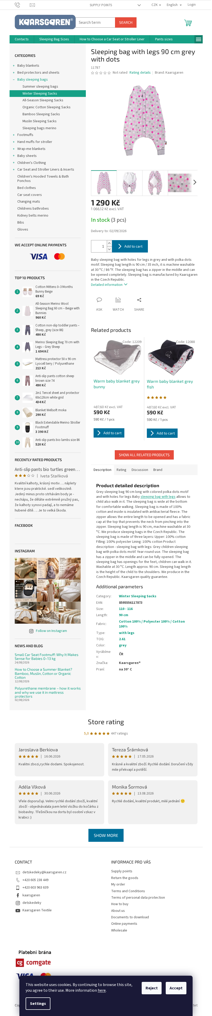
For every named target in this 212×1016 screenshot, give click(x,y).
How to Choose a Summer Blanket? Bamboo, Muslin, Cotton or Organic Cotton (43, 673)
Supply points (101, 5)
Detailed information (107, 284)
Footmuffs (25, 134)
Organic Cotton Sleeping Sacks (46, 107)
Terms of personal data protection (138, 897)
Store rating (106, 721)
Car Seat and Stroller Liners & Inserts (45, 169)
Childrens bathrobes (33, 208)
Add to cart (133, 246)
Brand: (169, 72)
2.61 (122, 639)
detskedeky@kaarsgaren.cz (44, 872)
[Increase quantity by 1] (109, 243)
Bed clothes (26, 187)
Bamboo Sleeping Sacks (41, 114)
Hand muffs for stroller (34, 141)
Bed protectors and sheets (38, 72)
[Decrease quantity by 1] (109, 249)
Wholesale (119, 930)
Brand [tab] (157, 469)
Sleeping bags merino (39, 128)
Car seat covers (29, 194)
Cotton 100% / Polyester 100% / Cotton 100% (152, 624)
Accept (176, 988)
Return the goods (124, 878)
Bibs (20, 222)
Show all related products (144, 455)
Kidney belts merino (32, 215)
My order (118, 884)
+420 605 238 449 (35, 880)
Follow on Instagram (51, 630)
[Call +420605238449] (22, 4)
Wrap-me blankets (31, 148)
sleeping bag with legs (158, 496)
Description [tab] (102, 469)
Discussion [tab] (140, 469)
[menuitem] (22, 39)
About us (118, 910)
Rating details (140, 72)
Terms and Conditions (128, 891)
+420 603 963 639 (35, 887)
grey (122, 645)
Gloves (22, 229)
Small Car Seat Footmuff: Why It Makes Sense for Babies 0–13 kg (46, 657)
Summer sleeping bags (40, 86)
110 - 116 (126, 609)
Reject (152, 988)
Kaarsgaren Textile (37, 910)
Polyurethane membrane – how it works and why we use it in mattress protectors (48, 692)
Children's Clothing (31, 162)
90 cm (123, 615)
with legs (126, 633)
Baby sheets (27, 155)
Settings (38, 1003)
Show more (106, 835)
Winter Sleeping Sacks (39, 93)
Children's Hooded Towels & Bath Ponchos (43, 179)
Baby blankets (28, 65)
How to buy (119, 904)
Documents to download (130, 917)
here (102, 990)
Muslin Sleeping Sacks (39, 121)
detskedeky (31, 902)
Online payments (124, 923)
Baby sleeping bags (32, 79)
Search (125, 22)
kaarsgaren (31, 895)
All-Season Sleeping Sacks (42, 100)
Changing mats (28, 201)
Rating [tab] (121, 469)
